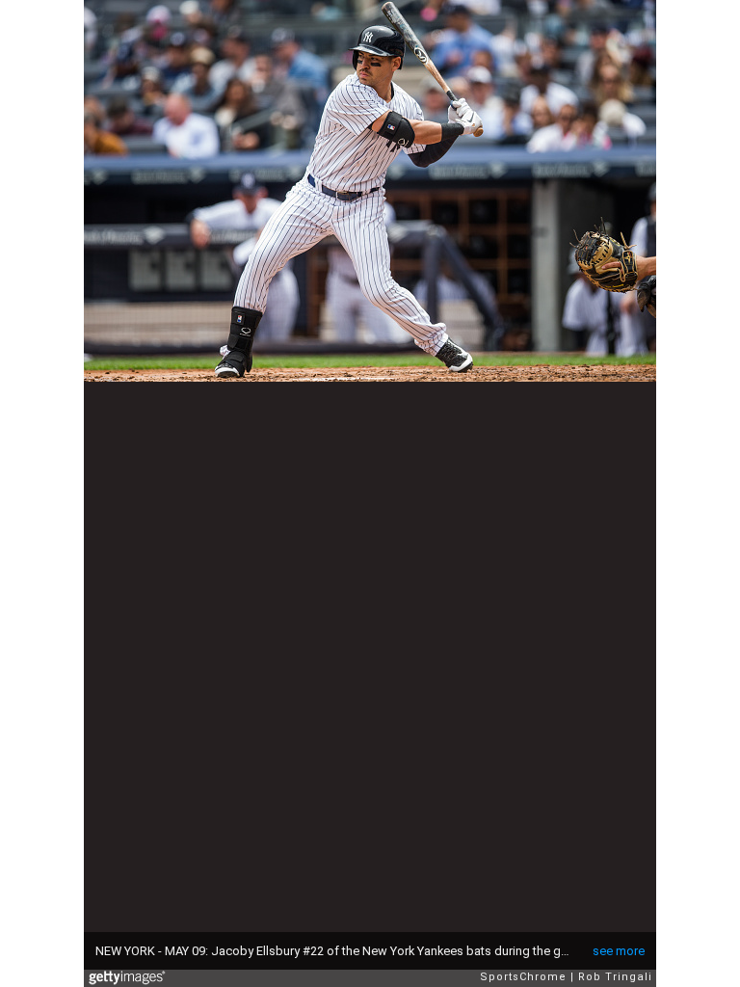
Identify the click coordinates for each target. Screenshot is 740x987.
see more (619, 951)
